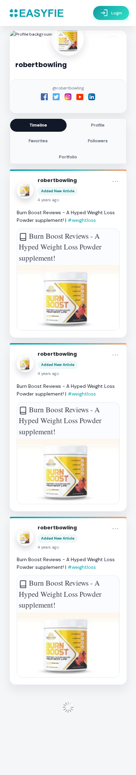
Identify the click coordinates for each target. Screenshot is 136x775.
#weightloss (82, 220)
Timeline (38, 125)
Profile (98, 125)
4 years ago (48, 200)
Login (111, 13)
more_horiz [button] (115, 181)
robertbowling (57, 180)
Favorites (38, 141)
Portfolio (68, 157)
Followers (98, 141)
